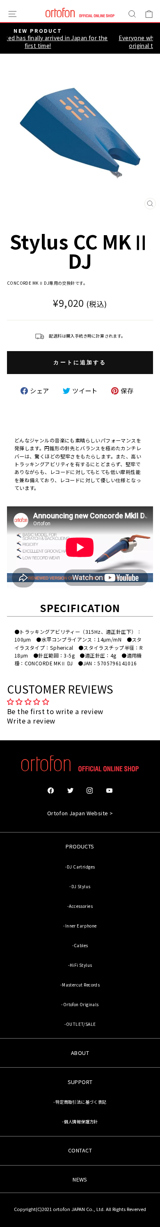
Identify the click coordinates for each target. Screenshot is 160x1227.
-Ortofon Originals (79, 1004)
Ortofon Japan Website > (80, 813)
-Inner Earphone (79, 926)
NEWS (80, 1179)
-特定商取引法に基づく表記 (79, 1102)
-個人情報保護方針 (80, 1121)
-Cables (80, 945)
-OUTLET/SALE (80, 1024)
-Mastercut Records (80, 985)
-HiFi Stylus (80, 965)
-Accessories (80, 906)
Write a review (31, 721)
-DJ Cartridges (80, 867)
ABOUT (80, 1053)
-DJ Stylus (79, 886)
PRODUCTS (80, 846)
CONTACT (80, 1150)
